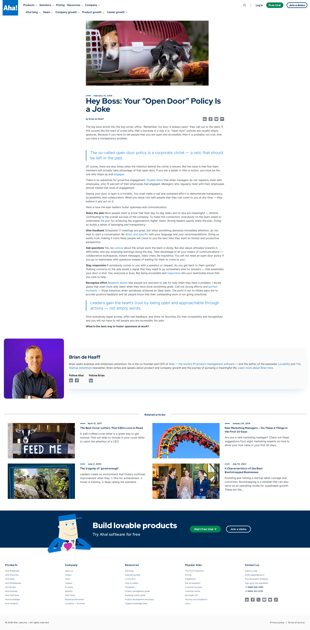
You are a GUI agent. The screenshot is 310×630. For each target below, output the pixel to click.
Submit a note (251, 571)
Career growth (116, 12)
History (68, 575)
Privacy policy (277, 622)
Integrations (190, 579)
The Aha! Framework (194, 571)
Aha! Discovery (12, 575)
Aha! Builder (10, 587)
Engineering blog (132, 575)
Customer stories (192, 591)
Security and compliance (196, 599)
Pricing (60, 5)
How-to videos (131, 583)
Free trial (275, 5)
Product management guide (137, 591)
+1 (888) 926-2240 (254, 587)
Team (67, 579)
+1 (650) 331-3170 (254, 591)
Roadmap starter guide (135, 595)
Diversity (69, 587)
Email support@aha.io (254, 575)
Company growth (66, 12)
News (46, 12)
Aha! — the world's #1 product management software (201, 364)
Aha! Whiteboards (13, 583)
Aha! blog (32, 12)
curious (118, 247)
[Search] (244, 5)
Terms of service (296, 622)
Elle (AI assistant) (192, 583)
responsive (174, 273)
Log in (259, 5)
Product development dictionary (139, 599)
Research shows (118, 282)
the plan (105, 220)
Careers (68, 583)
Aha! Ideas (10, 579)
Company (91, 5)
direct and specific (136, 234)
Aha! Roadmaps (12, 571)
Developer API (191, 595)
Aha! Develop (11, 591)
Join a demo (238, 529)
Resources (73, 5)
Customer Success (193, 587)
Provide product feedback (256, 579)
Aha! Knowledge (12, 599)
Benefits (68, 591)
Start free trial (203, 529)
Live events (130, 579)
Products (29, 5)
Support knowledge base (136, 603)
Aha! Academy (11, 603)
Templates (129, 587)
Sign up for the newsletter (256, 583)
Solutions (45, 5)
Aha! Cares (70, 595)
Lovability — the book (75, 603)
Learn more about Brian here (255, 367)
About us (69, 571)
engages (119, 174)
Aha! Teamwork (12, 595)
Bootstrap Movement (74, 599)
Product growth (92, 12)
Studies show (155, 180)
